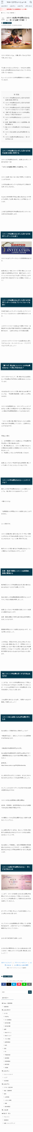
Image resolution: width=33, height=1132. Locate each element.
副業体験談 (7, 1042)
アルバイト (7, 1116)
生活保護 (6, 1080)
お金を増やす (7, 1010)
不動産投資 (7, 1054)
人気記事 (5, 1110)
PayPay (7, 1016)
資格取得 (6, 1120)
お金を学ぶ (6, 1071)
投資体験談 (7, 1061)
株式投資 (7, 1064)
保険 (6, 1103)
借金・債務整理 (8, 1090)
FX (5, 1051)
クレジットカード (8, 1074)
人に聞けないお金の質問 (21, 965)
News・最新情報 (7, 22)
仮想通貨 (7, 1058)
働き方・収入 (7, 1113)
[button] (3, 984)
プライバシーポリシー (21, 962)
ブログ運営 (7, 1038)
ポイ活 (5, 1013)
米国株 (6, 1067)
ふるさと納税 (8, 1100)
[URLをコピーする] (29, 984)
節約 (5, 1093)
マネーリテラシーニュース (16, 2)
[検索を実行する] (30, 992)
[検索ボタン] (31, 2)
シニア (5, 1077)
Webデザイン (8, 1032)
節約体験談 (7, 1106)
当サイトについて (6, 962)
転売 (6, 1045)
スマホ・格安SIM (8, 1087)
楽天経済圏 (7, 1022)
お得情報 (7, 1097)
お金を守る (6, 1084)
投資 (5, 1048)
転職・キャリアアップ (9, 1123)
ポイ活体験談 (8, 1019)
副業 (5, 1029)
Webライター (8, 1035)
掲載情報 (6, 1006)
